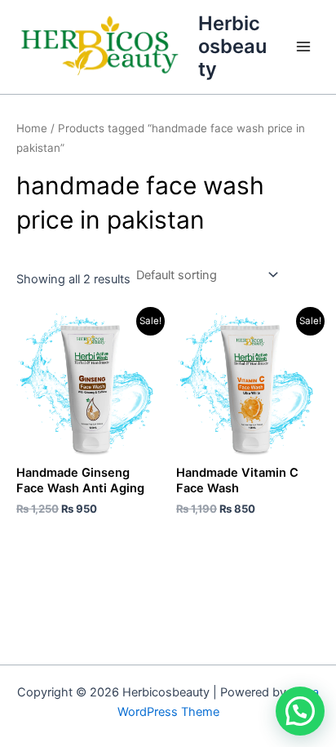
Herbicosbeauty (232, 46)
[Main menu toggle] (303, 46)
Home (31, 128)
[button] (300, 711)
